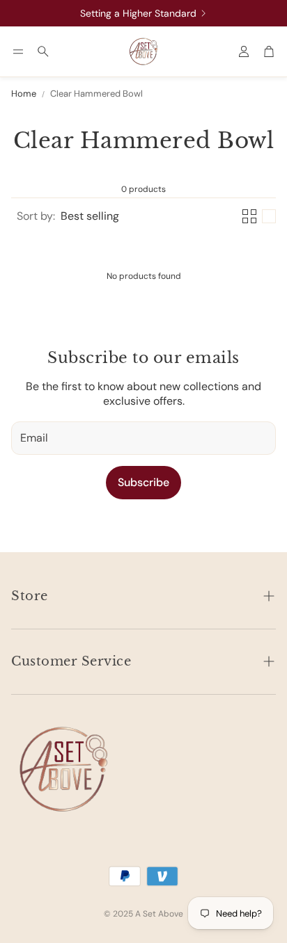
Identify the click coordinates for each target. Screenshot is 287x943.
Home (23, 93)
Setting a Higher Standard (138, 13)
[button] (18, 51)
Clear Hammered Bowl (96, 93)
